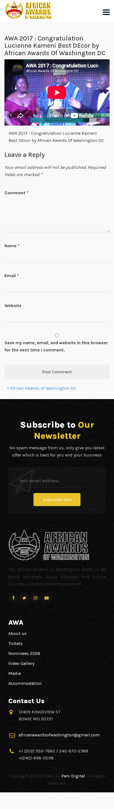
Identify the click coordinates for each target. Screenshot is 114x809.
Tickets (15, 643)
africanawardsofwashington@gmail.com (59, 734)
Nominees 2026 (24, 653)
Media (14, 673)
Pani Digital (73, 776)
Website (13, 305)
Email (11, 275)
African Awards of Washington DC (42, 388)
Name (12, 245)
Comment (16, 192)
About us (17, 633)
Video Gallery (21, 663)
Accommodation (25, 683)
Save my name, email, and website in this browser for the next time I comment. (56, 346)
